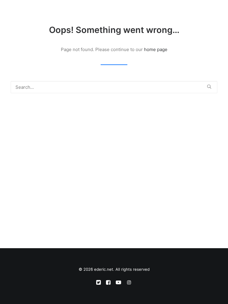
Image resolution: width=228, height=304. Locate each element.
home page (155, 49)
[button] (214, 11)
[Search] (196, 11)
